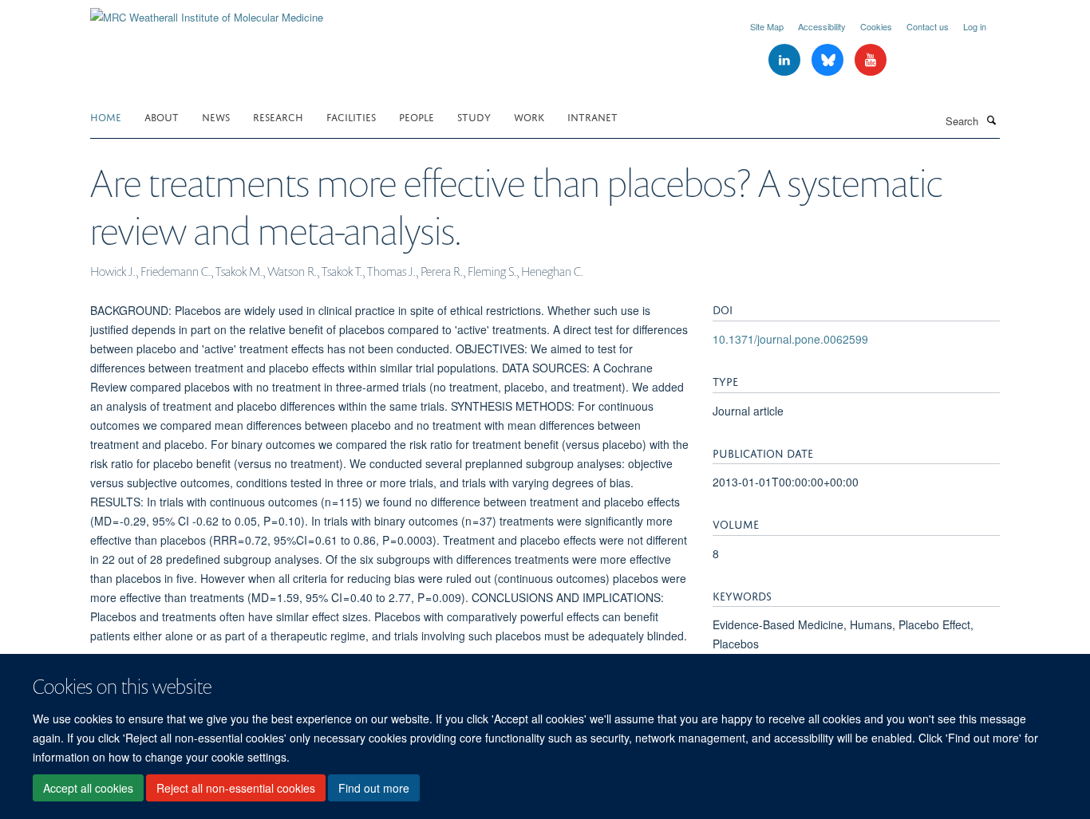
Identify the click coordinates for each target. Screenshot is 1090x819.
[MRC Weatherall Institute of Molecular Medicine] (206, 11)
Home (105, 116)
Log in (974, 26)
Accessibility (822, 26)
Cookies (876, 26)
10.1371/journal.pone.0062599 (790, 339)
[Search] (991, 119)
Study (474, 116)
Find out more (373, 788)
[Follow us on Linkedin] (786, 60)
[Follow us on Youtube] (871, 60)
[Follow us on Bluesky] (829, 60)
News (216, 116)
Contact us (927, 26)
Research (278, 116)
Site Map (767, 26)
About (161, 116)
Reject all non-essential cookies (235, 788)
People (416, 116)
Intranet (592, 116)
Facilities (351, 116)
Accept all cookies (88, 788)
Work (529, 116)
